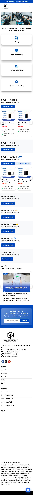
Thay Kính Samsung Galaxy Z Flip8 (8, 181)
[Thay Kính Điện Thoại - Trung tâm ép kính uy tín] (7, 6)
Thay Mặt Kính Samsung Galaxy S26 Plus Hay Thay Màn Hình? (15, 294)
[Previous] (2, 122)
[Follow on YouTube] (9, 361)
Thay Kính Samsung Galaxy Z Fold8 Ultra (24, 181)
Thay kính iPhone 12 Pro (7, 124)
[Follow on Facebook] (2, 361)
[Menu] (30, 6)
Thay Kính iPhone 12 (23, 124)
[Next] (31, 122)
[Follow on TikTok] (6, 361)
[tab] (8, 106)
